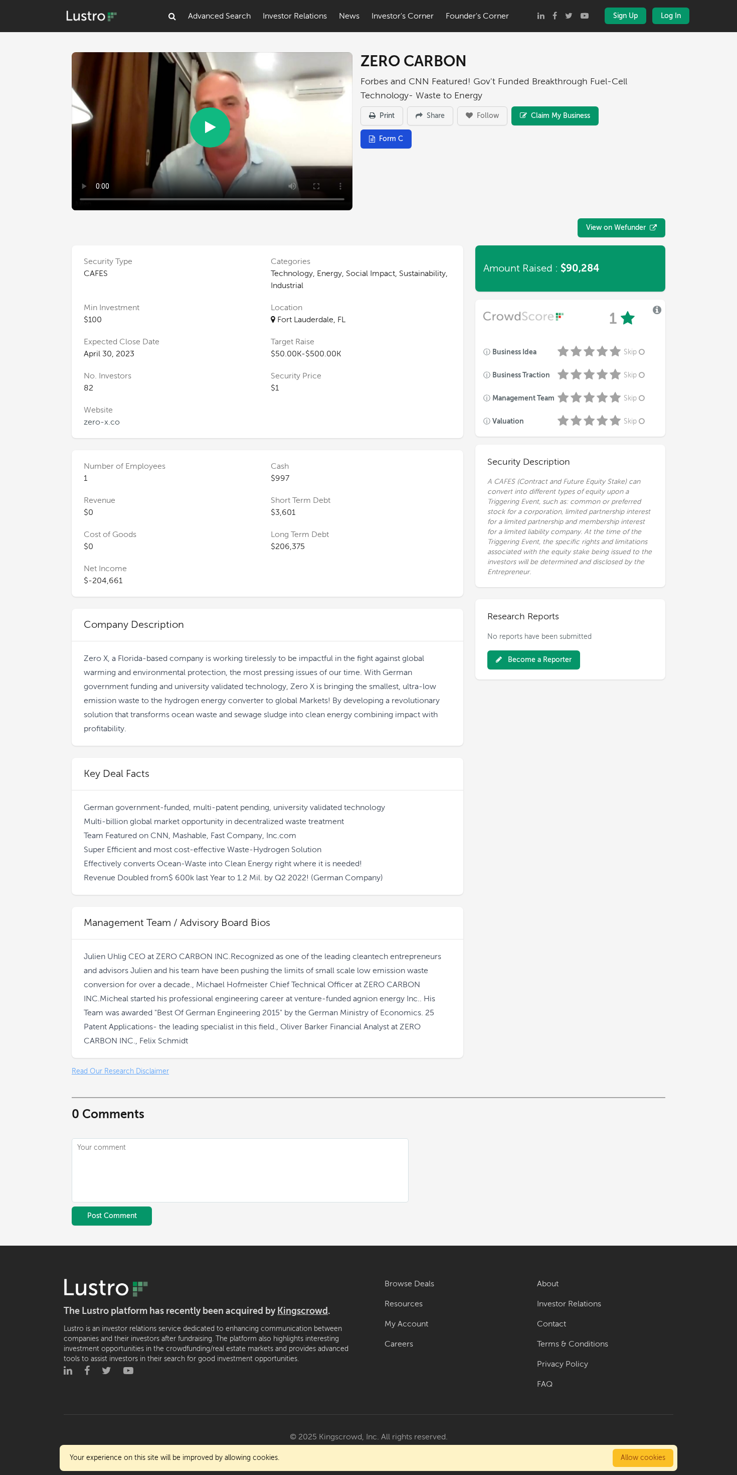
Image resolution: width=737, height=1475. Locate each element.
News (349, 16)
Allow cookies (643, 1457)
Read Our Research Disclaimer (120, 1071)
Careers (399, 1344)
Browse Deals (409, 1283)
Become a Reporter (539, 659)
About (548, 1283)
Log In (671, 16)
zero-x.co (102, 422)
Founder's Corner (477, 16)
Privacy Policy (562, 1364)
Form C (391, 139)
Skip (630, 352)
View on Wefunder (616, 227)
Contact (551, 1323)
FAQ (544, 1384)
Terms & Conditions (572, 1344)
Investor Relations (295, 16)
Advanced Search (219, 16)
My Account (406, 1323)
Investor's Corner (403, 16)
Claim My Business (559, 115)
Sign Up (625, 16)
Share (435, 115)
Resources (404, 1303)
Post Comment (112, 1216)
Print (386, 115)
